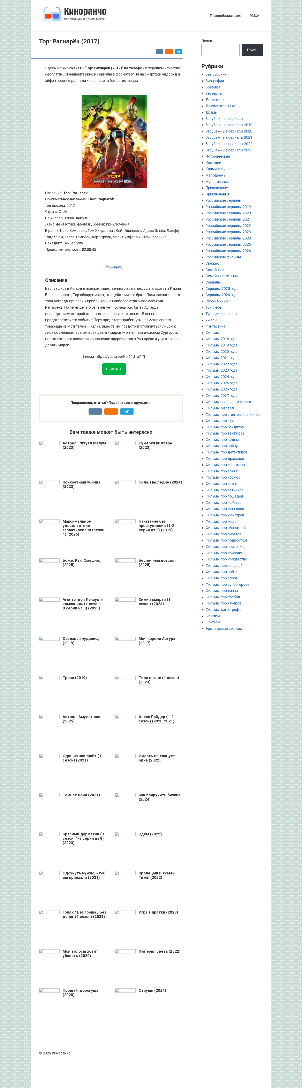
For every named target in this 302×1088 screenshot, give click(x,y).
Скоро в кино (216, 301)
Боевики (212, 87)
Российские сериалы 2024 (228, 238)
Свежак (212, 263)
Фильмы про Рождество (226, 559)
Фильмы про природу (223, 553)
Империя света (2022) (160, 951)
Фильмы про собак (221, 572)
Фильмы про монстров (224, 515)
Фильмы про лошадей (224, 496)
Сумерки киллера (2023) (155, 445)
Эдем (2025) (150, 834)
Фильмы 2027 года (221, 395)
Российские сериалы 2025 (228, 244)
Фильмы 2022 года (221, 364)
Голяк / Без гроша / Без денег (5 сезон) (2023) (84, 914)
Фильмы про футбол (222, 597)
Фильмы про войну (221, 446)
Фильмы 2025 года (221, 383)
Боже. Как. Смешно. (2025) (81, 562)
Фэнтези (212, 622)
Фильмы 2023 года (221, 370)
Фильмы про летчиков (224, 490)
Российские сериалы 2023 (228, 232)
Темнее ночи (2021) (81, 795)
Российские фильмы (223, 257)
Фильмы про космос (222, 477)
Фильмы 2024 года (221, 376)
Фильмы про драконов (224, 458)
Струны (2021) (152, 990)
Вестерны (213, 93)
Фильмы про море (220, 521)
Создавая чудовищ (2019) (81, 640)
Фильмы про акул (220, 420)
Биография (214, 81)
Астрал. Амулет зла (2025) (81, 718)
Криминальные (218, 169)
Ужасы (211, 320)
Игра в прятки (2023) (158, 912)
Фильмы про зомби (221, 471)
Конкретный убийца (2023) (81, 484)
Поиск (206, 41)
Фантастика (215, 326)
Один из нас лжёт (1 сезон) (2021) (82, 758)
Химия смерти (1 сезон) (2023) (155, 601)
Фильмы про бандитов (224, 427)
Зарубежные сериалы (224, 118)
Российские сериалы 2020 (228, 213)
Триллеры (214, 307)
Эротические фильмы (224, 628)
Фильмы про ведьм (222, 439)
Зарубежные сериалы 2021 (228, 137)
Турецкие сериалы (221, 314)
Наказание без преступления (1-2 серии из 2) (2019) (156, 525)
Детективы (214, 100)
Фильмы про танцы (221, 590)
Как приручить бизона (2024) (159, 797)
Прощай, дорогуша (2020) (80, 992)
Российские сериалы (223, 200)
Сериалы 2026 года (221, 295)
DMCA (254, 16)
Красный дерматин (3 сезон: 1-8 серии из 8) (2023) (83, 838)
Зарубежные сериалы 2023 (228, 150)
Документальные (220, 106)
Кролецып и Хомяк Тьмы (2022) (156, 875)
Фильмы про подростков (226, 540)
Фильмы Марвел (219, 408)
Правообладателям (225, 16)
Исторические (217, 156)
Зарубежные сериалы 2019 (228, 125)
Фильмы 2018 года (221, 339)
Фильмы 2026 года (221, 389)
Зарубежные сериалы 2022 (228, 144)
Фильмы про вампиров (224, 433)
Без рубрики (215, 74)
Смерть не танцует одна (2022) (157, 758)
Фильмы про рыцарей (224, 565)
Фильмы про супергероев (227, 584)
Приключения (217, 188)
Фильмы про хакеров (223, 603)
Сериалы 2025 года (221, 288)
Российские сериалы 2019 (228, 207)
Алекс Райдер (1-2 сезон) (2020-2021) (156, 718)
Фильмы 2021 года (221, 358)
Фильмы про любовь (223, 502)
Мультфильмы (217, 181)
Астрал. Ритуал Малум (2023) (84, 445)
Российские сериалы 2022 (228, 225)
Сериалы (213, 282)
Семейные (214, 269)
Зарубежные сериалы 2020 (228, 131)
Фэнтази (212, 616)
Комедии (213, 162)
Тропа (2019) (75, 677)
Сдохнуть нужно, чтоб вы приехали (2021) (84, 875)
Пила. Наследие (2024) (160, 482)
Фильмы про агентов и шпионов (232, 414)
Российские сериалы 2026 (228, 251)
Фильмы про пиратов (223, 534)
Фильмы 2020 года (221, 351)
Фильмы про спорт (221, 578)
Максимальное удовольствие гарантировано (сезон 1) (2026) (83, 528)
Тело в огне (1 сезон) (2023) (159, 679)
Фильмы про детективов (226, 452)
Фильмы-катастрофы (223, 609)
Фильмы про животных (225, 465)
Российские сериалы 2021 (228, 219)
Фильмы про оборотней (225, 527)
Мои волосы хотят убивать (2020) (80, 953)
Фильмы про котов (221, 483)
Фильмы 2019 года (221, 345)
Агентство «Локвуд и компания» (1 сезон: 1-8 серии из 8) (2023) (84, 603)
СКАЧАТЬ (114, 369)
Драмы (211, 112)
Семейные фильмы (222, 276)
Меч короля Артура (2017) (157, 640)
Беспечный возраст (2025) (157, 562)
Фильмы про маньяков (224, 509)
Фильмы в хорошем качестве (230, 402)
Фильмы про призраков (225, 546)
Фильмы (212, 332)
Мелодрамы (215, 175)
